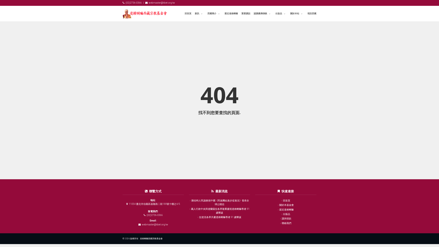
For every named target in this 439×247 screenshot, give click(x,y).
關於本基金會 (286, 205)
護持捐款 (286, 218)
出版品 (278, 13)
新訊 (197, 13)
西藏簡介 (211, 13)
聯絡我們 (286, 223)
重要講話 (245, 13)
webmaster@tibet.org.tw (162, 2)
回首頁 (188, 13)
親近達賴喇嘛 (231, 13)
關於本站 (294, 13)
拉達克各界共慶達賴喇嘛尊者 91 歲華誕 (220, 217)
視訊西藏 (311, 13)
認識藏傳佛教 (260, 13)
